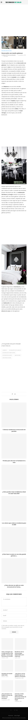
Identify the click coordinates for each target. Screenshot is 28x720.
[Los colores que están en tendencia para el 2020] (14, 508)
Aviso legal (17, 715)
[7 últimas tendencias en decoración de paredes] (14, 415)
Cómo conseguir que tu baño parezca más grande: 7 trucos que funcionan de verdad (7, 654)
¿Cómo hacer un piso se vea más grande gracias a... (14, 555)
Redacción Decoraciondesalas (9, 55)
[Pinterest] (16, 710)
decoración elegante (7, 355)
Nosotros (10, 715)
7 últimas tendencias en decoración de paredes (14, 430)
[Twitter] (12, 710)
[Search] (26, 2)
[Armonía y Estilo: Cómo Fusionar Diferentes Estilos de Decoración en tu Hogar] (21, 686)
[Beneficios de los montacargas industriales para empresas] (21, 644)
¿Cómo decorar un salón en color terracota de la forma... (14, 586)
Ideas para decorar (6, 357)
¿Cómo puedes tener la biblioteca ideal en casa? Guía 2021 (14, 492)
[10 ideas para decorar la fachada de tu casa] (14, 446)
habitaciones (17, 355)
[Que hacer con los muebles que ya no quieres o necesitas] (21, 666)
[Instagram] (14, 710)
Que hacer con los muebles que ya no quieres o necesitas (20, 675)
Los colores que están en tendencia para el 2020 (14, 523)
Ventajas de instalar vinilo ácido (6, 674)
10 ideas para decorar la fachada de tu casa (14, 461)
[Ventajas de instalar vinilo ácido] (7, 666)
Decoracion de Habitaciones (8, 352)
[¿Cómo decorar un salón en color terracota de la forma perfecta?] (14, 570)
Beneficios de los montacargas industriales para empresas (19, 654)
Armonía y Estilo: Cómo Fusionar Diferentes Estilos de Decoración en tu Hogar (20, 696)
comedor (4, 350)
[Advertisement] (14, 19)
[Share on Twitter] (13, 394)
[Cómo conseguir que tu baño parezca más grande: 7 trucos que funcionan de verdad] (7, 644)
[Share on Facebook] (12, 394)
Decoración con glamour (15, 350)
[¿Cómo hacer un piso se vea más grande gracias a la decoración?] (14, 539)
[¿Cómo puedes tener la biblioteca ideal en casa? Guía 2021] (14, 477)
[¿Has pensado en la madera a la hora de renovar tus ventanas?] (7, 686)
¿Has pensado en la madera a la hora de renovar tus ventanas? (6, 696)
